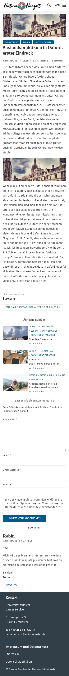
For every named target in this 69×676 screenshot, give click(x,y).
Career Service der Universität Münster (33, 669)
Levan (26, 61)
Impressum (13, 654)
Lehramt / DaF (38, 331)
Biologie (33, 327)
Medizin (33, 375)
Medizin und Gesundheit (52, 375)
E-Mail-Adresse (12, 470)
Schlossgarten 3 (16, 617)
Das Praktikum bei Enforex (44, 363)
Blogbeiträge (11, 42)
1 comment (57, 61)
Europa (26, 42)
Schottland (37, 380)
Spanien (35, 360)
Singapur (52, 331)
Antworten (11, 585)
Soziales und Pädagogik (43, 335)
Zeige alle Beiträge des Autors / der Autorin (33, 307)
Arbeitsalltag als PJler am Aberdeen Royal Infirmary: (44, 386)
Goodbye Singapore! (41, 339)
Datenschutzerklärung (19, 661)
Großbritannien (43, 42)
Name (7, 455)
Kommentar (10, 419)
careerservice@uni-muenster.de (26, 634)
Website (7, 484)
